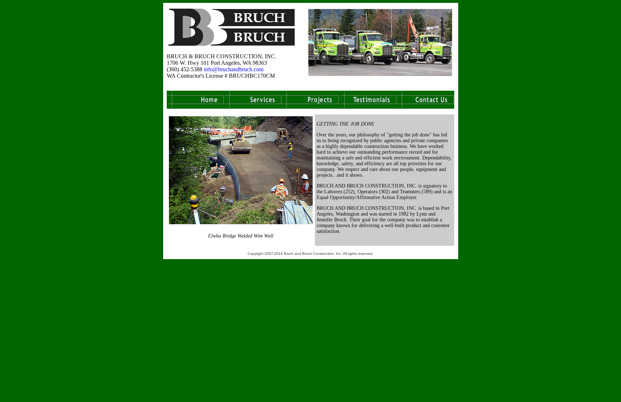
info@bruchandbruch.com (233, 69)
